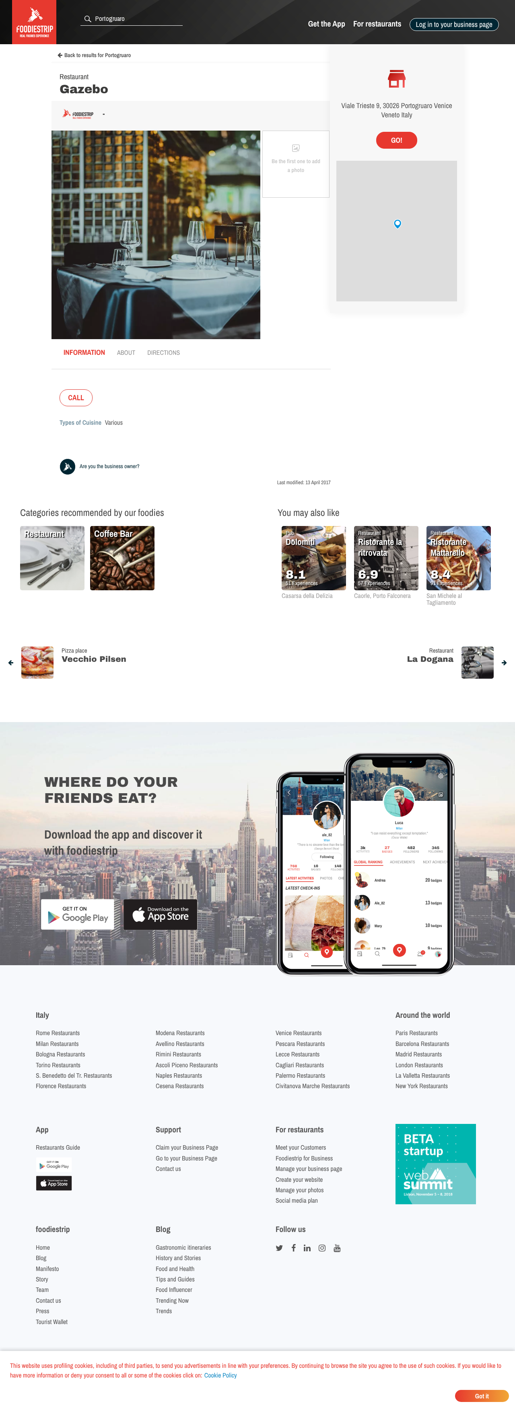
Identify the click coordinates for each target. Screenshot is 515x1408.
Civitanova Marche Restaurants (313, 1085)
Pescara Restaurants (300, 1043)
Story (42, 1279)
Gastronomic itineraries (183, 1247)
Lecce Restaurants (297, 1054)
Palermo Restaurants (300, 1075)
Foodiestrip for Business (304, 1158)
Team (42, 1289)
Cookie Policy (220, 1375)
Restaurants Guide (58, 1147)
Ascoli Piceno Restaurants (187, 1064)
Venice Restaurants (299, 1032)
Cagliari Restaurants (300, 1064)
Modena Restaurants (180, 1032)
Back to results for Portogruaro (97, 55)
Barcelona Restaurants (422, 1043)
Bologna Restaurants (60, 1054)
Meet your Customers (301, 1147)
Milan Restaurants (57, 1043)
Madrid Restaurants (419, 1054)
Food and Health (175, 1268)
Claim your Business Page (187, 1147)
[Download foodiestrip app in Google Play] (77, 928)
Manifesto (47, 1268)
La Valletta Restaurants (423, 1075)
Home (43, 1247)
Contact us (168, 1168)
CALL (76, 398)
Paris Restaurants (417, 1032)
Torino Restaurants (58, 1064)
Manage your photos (300, 1189)
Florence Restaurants (61, 1085)
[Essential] (54, 1188)
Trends (164, 1310)
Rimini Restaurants (178, 1054)
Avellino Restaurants (180, 1043)
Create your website (299, 1179)
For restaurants (377, 23)
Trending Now (172, 1300)
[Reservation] (54, 1169)
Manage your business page (309, 1168)
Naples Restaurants (179, 1075)
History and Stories (178, 1257)
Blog (41, 1257)
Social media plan (297, 1200)
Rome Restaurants (58, 1032)
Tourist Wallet (52, 1321)
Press (42, 1310)
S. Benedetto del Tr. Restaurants (74, 1075)
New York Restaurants (422, 1085)
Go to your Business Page (186, 1158)
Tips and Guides (175, 1279)
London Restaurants (419, 1064)
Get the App (326, 23)
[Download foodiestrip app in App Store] (160, 928)
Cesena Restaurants (180, 1085)
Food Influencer (174, 1289)
